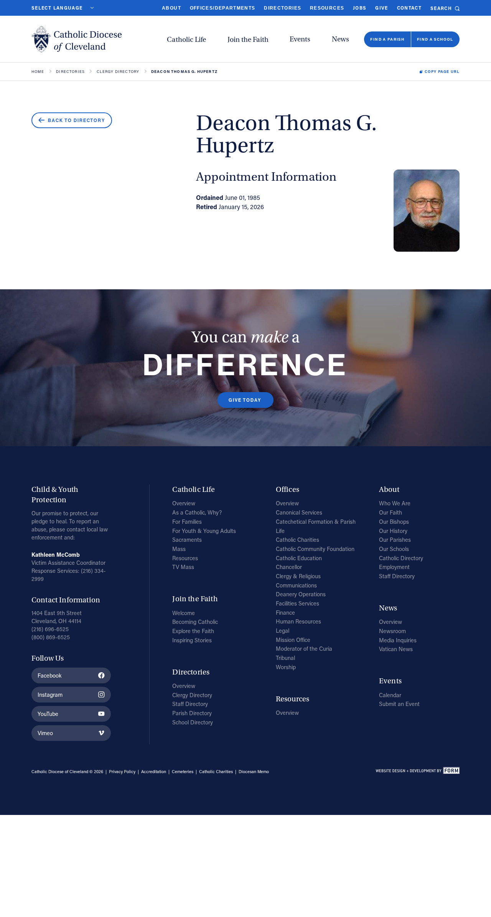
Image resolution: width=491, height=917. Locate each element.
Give (381, 8)
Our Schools (394, 549)
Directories (282, 8)
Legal (282, 630)
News (340, 39)
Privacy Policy (122, 771)
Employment (394, 567)
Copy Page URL (442, 71)
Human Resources (298, 621)
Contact (409, 8)
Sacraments (187, 539)
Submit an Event (399, 704)
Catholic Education (299, 558)
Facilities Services (297, 603)
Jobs (359, 8)
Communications (296, 585)
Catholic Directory (401, 558)
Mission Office (293, 639)
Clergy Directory (118, 72)
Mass (179, 549)
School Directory (192, 722)
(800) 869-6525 (50, 637)
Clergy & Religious (298, 576)
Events (300, 39)
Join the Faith (248, 39)
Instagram (50, 694)
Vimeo (45, 733)
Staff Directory (190, 704)
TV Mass (183, 567)
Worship (286, 667)
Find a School (435, 39)
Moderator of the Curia (304, 648)
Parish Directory (192, 713)
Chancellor (289, 567)
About (171, 8)
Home (37, 72)
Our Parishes (395, 539)
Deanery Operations (301, 594)
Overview (183, 503)
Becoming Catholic (195, 621)
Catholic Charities (297, 539)
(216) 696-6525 (50, 629)
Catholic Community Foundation (315, 549)
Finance (285, 612)
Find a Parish (387, 39)
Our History (393, 530)
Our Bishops (394, 521)
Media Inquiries (398, 640)
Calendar (390, 695)
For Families (187, 521)
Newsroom (392, 631)
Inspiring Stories (192, 640)
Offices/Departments (222, 8)
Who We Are (394, 503)
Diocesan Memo (254, 771)
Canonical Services (299, 512)
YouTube (48, 713)
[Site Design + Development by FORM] (417, 772)
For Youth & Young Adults (204, 530)
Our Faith (390, 512)
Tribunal (285, 657)
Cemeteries (182, 771)
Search (441, 8)
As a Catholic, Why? (197, 512)
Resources (327, 8)
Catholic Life (186, 39)
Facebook (49, 675)
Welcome (183, 613)
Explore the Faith (193, 631)
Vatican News (396, 649)
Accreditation (153, 771)
